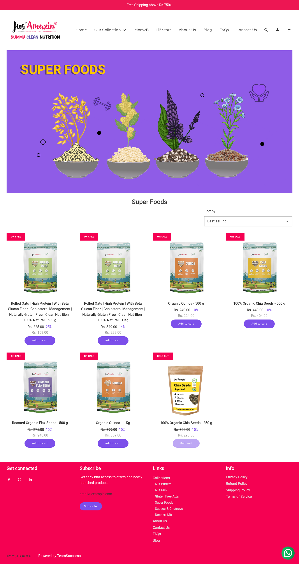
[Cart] (289, 30)
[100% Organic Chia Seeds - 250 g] (186, 386)
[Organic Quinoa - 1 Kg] (113, 386)
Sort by (209, 211)
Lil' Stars (163, 30)
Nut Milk (161, 490)
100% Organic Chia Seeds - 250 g (186, 423)
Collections (161, 478)
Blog (208, 30)
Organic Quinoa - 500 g (186, 303)
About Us (187, 30)
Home (81, 30)
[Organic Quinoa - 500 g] (186, 266)
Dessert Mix (163, 515)
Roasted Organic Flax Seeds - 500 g (40, 423)
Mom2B (141, 30)
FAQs (224, 30)
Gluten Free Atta (167, 496)
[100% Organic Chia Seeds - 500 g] (259, 266)
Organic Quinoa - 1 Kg (113, 423)
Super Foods (164, 503)
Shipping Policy (238, 490)
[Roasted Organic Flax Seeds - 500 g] (40, 386)
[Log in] (277, 30)
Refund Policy (236, 484)
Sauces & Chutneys (169, 509)
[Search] (266, 30)
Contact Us (246, 30)
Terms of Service (239, 496)
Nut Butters (163, 484)
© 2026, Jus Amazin (19, 556)
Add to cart (40, 340)
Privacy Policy (237, 477)
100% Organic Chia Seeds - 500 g (259, 303)
